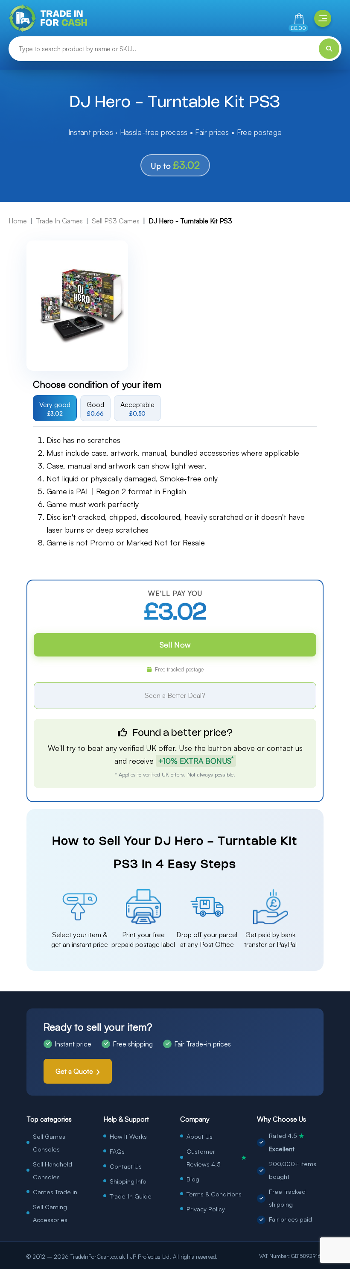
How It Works (128, 1136)
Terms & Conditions (214, 1194)
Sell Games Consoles (49, 1142)
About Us (200, 1136)
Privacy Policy (206, 1209)
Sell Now (175, 644)
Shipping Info (128, 1181)
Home (18, 221)
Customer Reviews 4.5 (217, 1157)
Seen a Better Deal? (175, 695)
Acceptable (137, 408)
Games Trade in (55, 1192)
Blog (193, 1179)
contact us (285, 748)
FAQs (117, 1151)
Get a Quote (74, 1071)
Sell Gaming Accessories (50, 1213)
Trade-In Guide (131, 1196)
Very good (54, 408)
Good (95, 408)
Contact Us (126, 1166)
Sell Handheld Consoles (52, 1170)
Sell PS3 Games (116, 221)
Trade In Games (59, 221)
